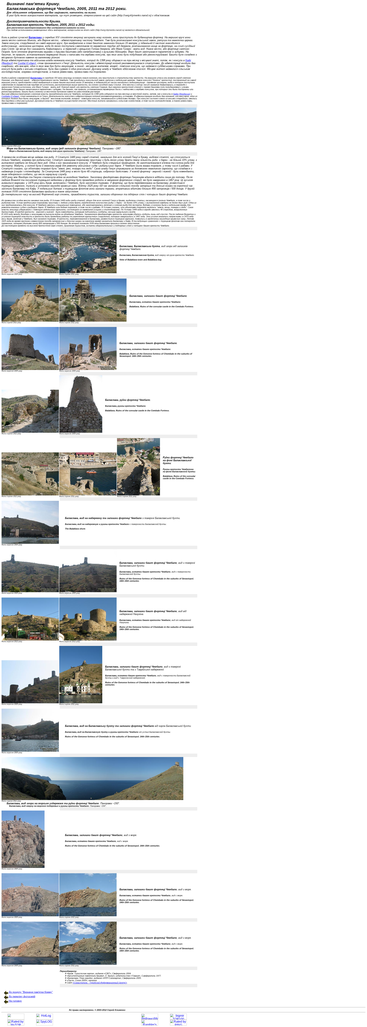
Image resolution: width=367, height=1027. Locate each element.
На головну (15, 1000)
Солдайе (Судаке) (10, 96)
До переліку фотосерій (21, 996)
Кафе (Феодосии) (181, 94)
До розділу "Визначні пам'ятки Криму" (30, 992)
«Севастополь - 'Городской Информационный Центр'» (100, 982)
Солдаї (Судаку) (27, 63)
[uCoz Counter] (15, 1018)
